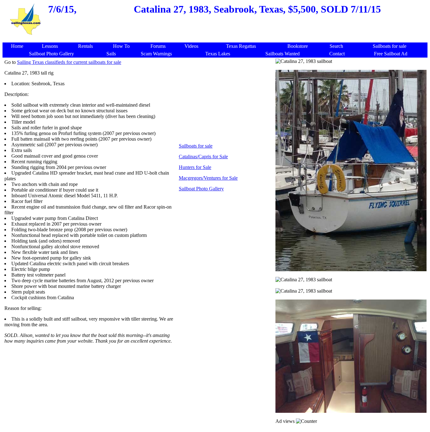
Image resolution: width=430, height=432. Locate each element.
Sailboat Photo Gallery (201, 188)
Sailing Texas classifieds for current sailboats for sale (69, 62)
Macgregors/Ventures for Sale (208, 178)
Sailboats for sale (195, 146)
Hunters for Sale (195, 167)
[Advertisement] (216, 39)
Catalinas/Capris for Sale (203, 156)
